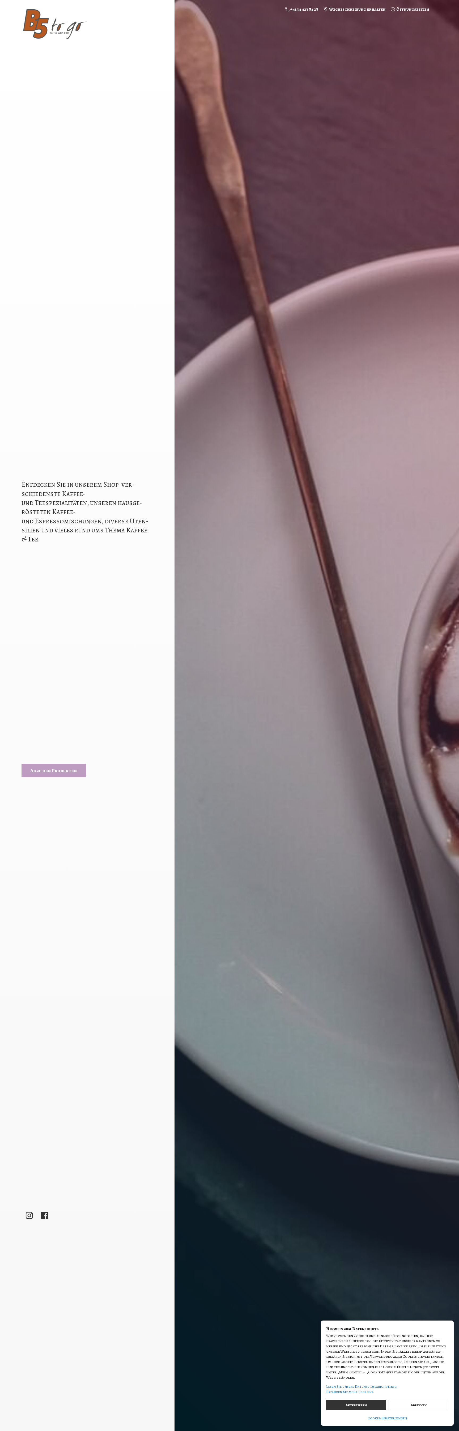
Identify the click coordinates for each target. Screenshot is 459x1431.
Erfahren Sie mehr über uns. (350, 1391)
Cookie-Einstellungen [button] (387, 1418)
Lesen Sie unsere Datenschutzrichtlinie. (361, 1386)
